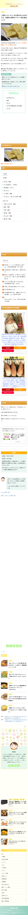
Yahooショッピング (8, 350)
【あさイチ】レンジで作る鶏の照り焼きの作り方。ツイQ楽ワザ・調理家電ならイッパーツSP (17, 665)
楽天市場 (8, 347)
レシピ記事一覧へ (5, 492)
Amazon (20, 347)
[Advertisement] (14, 128)
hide (17, 93)
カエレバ (16, 345)
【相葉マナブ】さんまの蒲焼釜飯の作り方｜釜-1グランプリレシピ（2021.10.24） (17, 687)
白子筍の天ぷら (10, 98)
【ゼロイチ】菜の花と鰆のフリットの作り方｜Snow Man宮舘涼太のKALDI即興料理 (17, 698)
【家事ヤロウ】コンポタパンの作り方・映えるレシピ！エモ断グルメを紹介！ (17, 709)
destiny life (14, 6)
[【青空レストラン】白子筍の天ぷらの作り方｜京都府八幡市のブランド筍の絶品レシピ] (17, 646)
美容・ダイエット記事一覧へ (8, 495)
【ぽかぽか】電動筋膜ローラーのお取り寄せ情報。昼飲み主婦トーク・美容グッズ (17, 803)
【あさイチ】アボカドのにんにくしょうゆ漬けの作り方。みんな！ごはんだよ (17, 676)
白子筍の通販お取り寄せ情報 (14, 106)
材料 (7, 100)
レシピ (3, 651)
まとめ (8, 108)
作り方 (8, 103)
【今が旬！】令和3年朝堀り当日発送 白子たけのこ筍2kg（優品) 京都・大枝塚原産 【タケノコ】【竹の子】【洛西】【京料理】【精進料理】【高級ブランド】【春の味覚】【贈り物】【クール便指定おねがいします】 (14, 382)
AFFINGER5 (14, 913)
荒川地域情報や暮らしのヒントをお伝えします (14, 910)
